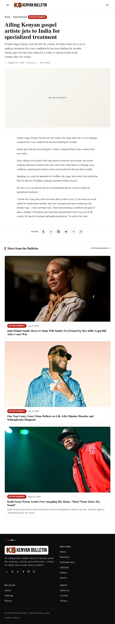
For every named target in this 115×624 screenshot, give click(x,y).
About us (64, 590)
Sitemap (9, 595)
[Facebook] (7, 571)
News (63, 551)
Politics (63, 572)
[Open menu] (8, 5)
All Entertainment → (100, 248)
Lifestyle (64, 567)
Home (7, 17)
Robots (8, 600)
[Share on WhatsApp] (58, 232)
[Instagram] (34, 571)
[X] (12, 571)
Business (64, 557)
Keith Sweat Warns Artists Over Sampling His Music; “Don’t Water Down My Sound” (53, 503)
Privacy (63, 600)
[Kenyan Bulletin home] (30, 5)
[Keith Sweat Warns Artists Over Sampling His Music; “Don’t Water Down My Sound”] (57, 459)
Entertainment (20, 17)
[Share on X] (43, 232)
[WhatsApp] (28, 571)
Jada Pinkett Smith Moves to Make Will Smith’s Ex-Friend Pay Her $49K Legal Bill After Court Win (56, 332)
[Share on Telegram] (66, 232)
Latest (8, 590)
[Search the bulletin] (107, 5)
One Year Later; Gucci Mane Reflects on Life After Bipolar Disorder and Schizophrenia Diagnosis (50, 417)
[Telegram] (23, 571)
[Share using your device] (73, 232)
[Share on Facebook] (51, 232)
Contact (64, 595)
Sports (63, 577)
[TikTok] (17, 571)
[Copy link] (81, 232)
